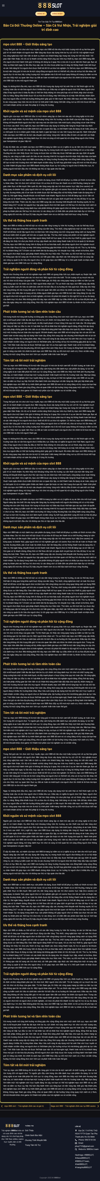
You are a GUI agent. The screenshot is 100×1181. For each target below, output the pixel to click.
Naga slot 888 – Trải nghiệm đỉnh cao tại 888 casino (73, 1106)
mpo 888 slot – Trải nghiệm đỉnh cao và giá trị (24, 1106)
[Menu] (3, 5)
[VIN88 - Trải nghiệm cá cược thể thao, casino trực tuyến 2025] (50, 5)
